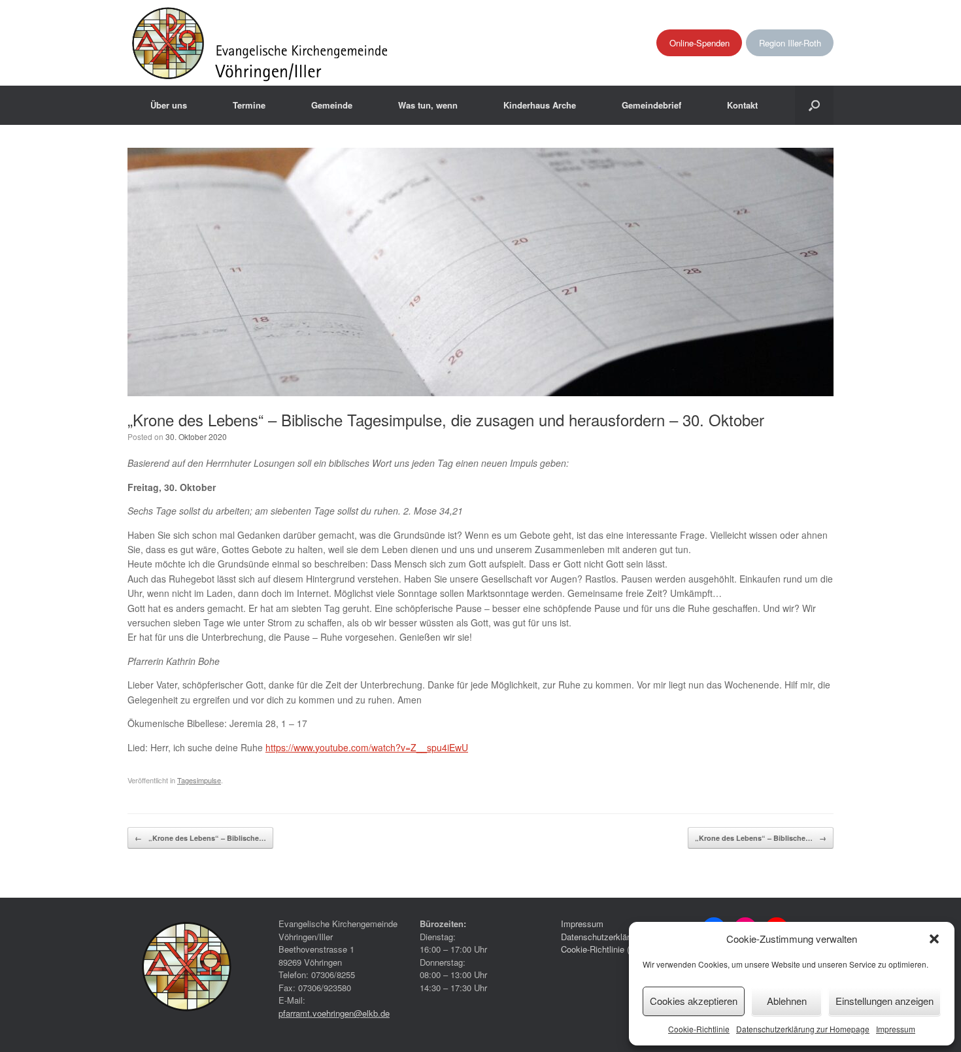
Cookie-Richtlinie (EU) (602, 949)
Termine (249, 105)
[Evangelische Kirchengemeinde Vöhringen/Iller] (261, 42)
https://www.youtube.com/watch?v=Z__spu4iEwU (366, 747)
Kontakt (742, 105)
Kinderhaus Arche (539, 105)
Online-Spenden (699, 43)
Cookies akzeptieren (693, 1001)
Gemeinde (331, 105)
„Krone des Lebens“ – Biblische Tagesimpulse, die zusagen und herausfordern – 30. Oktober (445, 419)
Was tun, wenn (428, 105)
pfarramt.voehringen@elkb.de (334, 1013)
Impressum (895, 1028)
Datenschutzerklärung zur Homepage (802, 1028)
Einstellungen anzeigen (884, 1001)
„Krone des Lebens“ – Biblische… (200, 838)
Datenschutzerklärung (602, 936)
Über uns (168, 105)
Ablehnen (787, 1001)
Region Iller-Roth (790, 43)
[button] (934, 938)
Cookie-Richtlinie (699, 1028)
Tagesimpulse (199, 780)
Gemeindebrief (651, 105)
